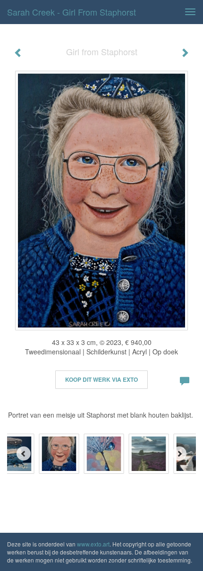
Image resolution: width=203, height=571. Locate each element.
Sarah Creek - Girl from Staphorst (71, 12)
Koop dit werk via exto (101, 379)
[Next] (179, 453)
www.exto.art (93, 544)
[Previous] (24, 453)
